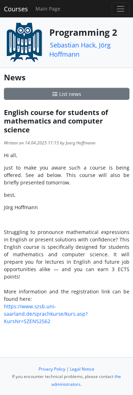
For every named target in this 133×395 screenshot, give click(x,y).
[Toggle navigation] (120, 8)
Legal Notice (82, 369)
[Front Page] (24, 42)
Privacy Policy (52, 369)
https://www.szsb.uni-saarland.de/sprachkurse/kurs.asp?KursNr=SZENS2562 (46, 314)
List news (69, 94)
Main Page (47, 8)
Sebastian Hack (72, 45)
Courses (16, 9)
